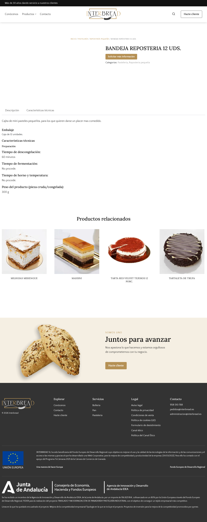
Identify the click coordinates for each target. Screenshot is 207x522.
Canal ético (137, 430)
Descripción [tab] (12, 110)
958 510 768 (176, 404)
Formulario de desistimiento (146, 425)
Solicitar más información (121, 56)
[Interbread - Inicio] (103, 14)
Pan (94, 410)
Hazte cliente (191, 14)
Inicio (73, 39)
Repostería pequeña (99, 39)
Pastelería (83, 39)
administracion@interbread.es (185, 414)
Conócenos (11, 14)
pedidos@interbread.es (182, 409)
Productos (28, 14)
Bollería (96, 405)
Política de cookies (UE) (143, 420)
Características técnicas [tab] (40, 110)
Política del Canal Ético (143, 435)
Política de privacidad (142, 410)
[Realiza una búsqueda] (173, 14)
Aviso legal (136, 405)
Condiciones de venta (142, 415)
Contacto (45, 14)
